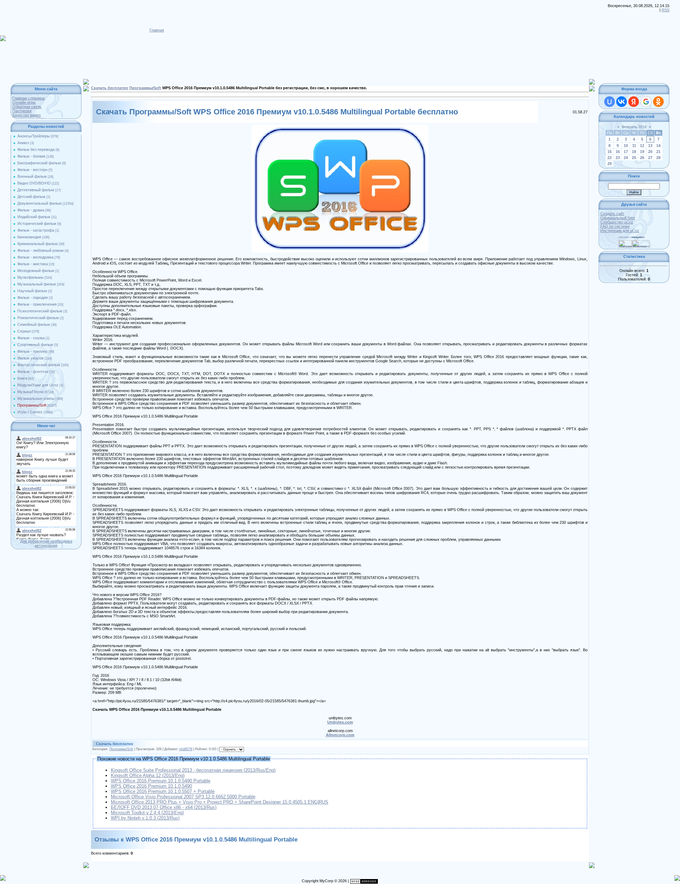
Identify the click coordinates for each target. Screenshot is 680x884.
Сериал (24, 331)
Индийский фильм (33, 217)
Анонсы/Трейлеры (33, 136)
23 (618, 157)
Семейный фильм (33, 324)
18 (634, 151)
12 (642, 145)
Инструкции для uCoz (619, 230)
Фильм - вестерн (32, 170)
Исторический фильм (36, 223)
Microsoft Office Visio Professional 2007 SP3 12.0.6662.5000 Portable (183, 796)
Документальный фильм (39, 203)
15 (609, 151)
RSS (665, 10)
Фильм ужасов (30, 358)
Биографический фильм (39, 163)
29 (609, 164)
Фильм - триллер (32, 351)
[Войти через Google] (646, 101)
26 (642, 157)
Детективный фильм (35, 190)
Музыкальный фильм (36, 284)
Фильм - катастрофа (35, 230)
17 (626, 151)
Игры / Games (29, 412)
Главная (156, 30)
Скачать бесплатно (109, 88)
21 (658, 151)
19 (642, 151)
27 (650, 157)
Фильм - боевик (31, 156)
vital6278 (185, 749)
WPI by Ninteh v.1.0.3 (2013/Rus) (145, 818)
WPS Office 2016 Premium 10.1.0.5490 (151, 786)
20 (650, 151)
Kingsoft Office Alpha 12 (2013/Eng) (148, 775)
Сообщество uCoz (616, 222)
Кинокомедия (29, 237)
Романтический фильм (38, 318)
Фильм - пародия (32, 297)
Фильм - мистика (32, 264)
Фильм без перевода (36, 149)
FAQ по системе (615, 226)
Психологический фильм (39, 311)
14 (658, 145)
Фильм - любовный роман (40, 250)
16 (618, 151)
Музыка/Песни (30, 392)
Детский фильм (31, 196)
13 (650, 145)
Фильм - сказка (31, 338)
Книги (22, 378)
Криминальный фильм (37, 244)
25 (634, 157)
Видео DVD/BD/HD (34, 183)
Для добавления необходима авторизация (46, 543)
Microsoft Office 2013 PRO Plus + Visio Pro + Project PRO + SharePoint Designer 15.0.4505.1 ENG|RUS (219, 802)
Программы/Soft (31, 405)
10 (626, 145)
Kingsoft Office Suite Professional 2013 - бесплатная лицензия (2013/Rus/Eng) (193, 770)
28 (658, 157)
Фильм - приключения (37, 304)
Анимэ (23, 143)
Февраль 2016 (634, 127)
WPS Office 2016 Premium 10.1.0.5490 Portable (160, 780)
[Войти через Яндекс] (633, 101)
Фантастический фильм (38, 365)
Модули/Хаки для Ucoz (37, 385)
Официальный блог (617, 218)
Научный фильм (32, 291)
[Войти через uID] (609, 101)
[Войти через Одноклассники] (658, 101)
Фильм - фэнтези (32, 371)
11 (634, 145)
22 (609, 157)
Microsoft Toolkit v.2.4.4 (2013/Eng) (147, 812)
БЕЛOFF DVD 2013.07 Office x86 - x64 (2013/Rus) (163, 807)
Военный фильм (32, 176)
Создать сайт (612, 213)
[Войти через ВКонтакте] (621, 101)
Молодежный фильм (35, 270)
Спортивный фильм (35, 344)
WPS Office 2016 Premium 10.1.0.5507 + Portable (163, 791)
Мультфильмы (30, 277)
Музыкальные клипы (36, 398)
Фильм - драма (30, 210)
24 (626, 157)
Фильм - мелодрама (35, 257)
